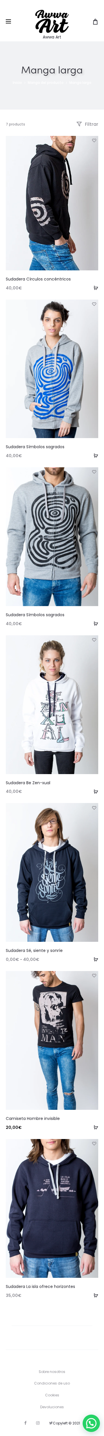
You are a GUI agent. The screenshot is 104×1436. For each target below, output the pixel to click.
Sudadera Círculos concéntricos (38, 279)
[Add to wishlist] (94, 140)
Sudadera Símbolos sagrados (35, 447)
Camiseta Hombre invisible (33, 1118)
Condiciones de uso (52, 1383)
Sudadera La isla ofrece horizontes (40, 1286)
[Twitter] (51, 1423)
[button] (91, 1423)
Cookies (52, 1395)
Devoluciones (52, 1406)
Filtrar (91, 124)
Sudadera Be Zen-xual (28, 783)
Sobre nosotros (52, 1371)
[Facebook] (25, 1423)
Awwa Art (52, 37)
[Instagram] (38, 1423)
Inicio (17, 82)
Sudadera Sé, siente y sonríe (34, 950)
